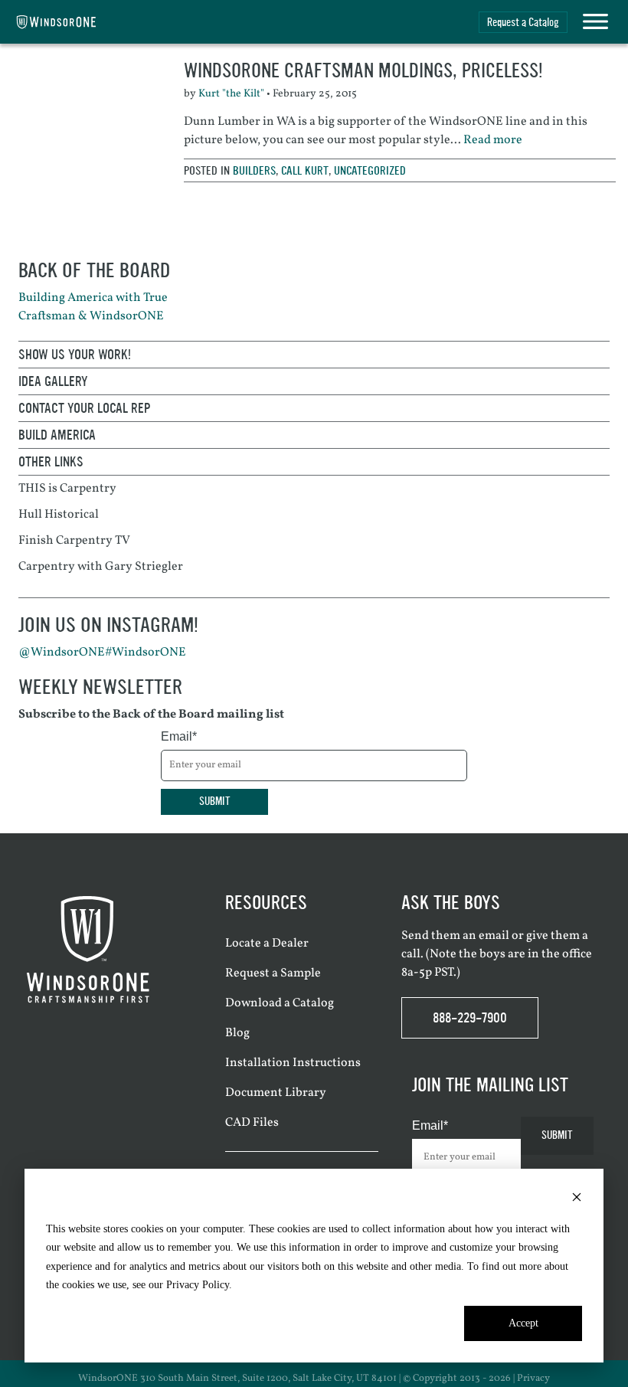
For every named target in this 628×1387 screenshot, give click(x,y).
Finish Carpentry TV (74, 540)
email (494, 935)
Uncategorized (370, 170)
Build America (57, 435)
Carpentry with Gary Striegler (100, 566)
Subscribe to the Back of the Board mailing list (151, 714)
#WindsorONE (145, 652)
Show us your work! (74, 354)
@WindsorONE (61, 652)
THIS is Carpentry (67, 488)
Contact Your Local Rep (84, 408)
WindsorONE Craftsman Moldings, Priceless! (363, 70)
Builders (254, 170)
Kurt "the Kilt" (231, 94)
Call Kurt (305, 170)
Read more (492, 140)
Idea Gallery (52, 381)
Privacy (533, 1378)
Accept (523, 1323)
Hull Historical (58, 514)
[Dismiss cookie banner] (576, 1199)
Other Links (50, 462)
